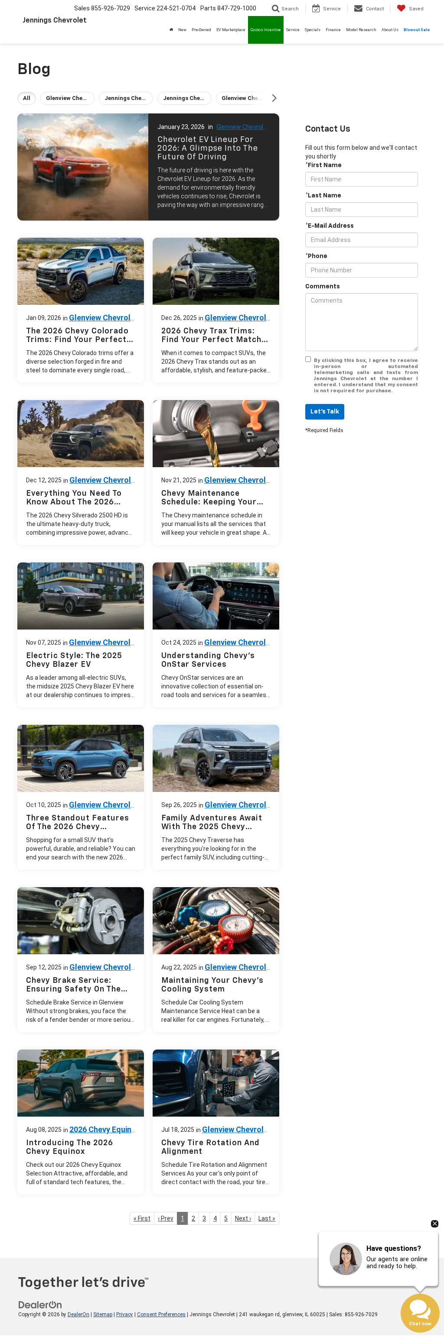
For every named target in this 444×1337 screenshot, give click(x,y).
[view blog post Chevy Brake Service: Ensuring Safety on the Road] (80, 959)
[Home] (171, 30)
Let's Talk (324, 412)
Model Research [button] (361, 30)
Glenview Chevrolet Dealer (242, 127)
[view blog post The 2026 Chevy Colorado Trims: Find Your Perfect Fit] (80, 310)
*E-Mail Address (329, 226)
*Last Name (323, 196)
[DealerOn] (40, 1304)
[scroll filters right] (274, 98)
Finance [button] (333, 30)
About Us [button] (390, 30)
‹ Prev (165, 1218)
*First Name (323, 165)
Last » (266, 1218)
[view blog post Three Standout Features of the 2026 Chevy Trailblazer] (80, 797)
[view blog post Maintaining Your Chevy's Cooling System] (216, 959)
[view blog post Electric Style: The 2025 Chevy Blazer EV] (80, 634)
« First (142, 1218)
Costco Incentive (266, 30)
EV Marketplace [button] (230, 30)
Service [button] (293, 30)
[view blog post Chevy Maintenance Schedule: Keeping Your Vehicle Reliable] (216, 472)
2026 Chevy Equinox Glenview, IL (97, 1134)
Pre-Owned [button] (201, 30)
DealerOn (78, 1314)
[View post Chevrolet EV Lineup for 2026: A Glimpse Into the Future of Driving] (148, 166)
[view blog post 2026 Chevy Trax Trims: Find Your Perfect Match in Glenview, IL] (216, 310)
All (26, 98)
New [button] (182, 30)
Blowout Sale (417, 30)
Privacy (124, 1314)
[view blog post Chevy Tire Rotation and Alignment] (216, 1122)
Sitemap (102, 1314)
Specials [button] (312, 30)
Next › (243, 1218)
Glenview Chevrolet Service (235, 971)
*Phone (316, 256)
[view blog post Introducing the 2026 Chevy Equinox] (80, 1122)
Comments (322, 287)
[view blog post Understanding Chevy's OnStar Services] (216, 634)
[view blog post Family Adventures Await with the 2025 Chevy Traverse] (216, 797)
